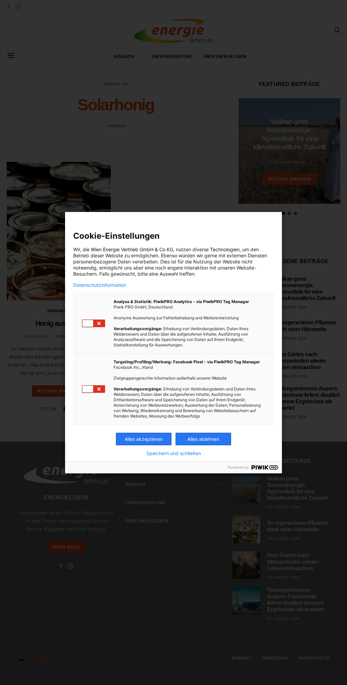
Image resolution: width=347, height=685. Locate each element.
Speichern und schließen (173, 453)
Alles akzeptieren (144, 439)
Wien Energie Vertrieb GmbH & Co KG (132, 249)
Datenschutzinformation (99, 285)
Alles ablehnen (203, 439)
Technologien (225, 249)
